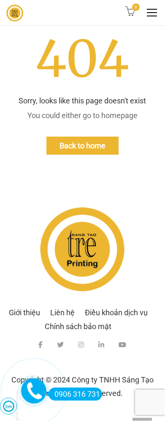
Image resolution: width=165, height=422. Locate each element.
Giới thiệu (24, 312)
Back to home (82, 145)
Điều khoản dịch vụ (116, 312)
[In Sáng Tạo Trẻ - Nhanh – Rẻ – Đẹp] (14, 12)
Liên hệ (62, 312)
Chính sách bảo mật (78, 326)
